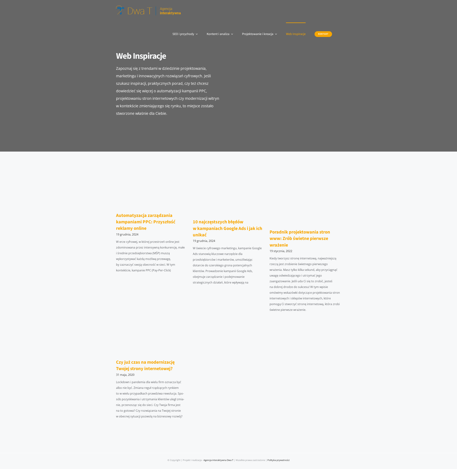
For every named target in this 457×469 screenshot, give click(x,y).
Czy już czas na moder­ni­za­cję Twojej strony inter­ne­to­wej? (145, 365)
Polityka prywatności (278, 460)
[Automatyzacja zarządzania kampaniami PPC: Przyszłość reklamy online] (151, 189)
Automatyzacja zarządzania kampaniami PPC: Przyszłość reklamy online (145, 222)
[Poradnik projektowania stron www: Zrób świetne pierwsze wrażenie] (305, 197)
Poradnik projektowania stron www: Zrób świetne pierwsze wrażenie (300, 238)
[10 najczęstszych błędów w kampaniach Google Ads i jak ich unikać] (228, 192)
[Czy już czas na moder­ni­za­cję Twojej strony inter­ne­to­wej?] (151, 336)
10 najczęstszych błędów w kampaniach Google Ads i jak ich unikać (227, 228)
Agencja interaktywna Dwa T (218, 460)
